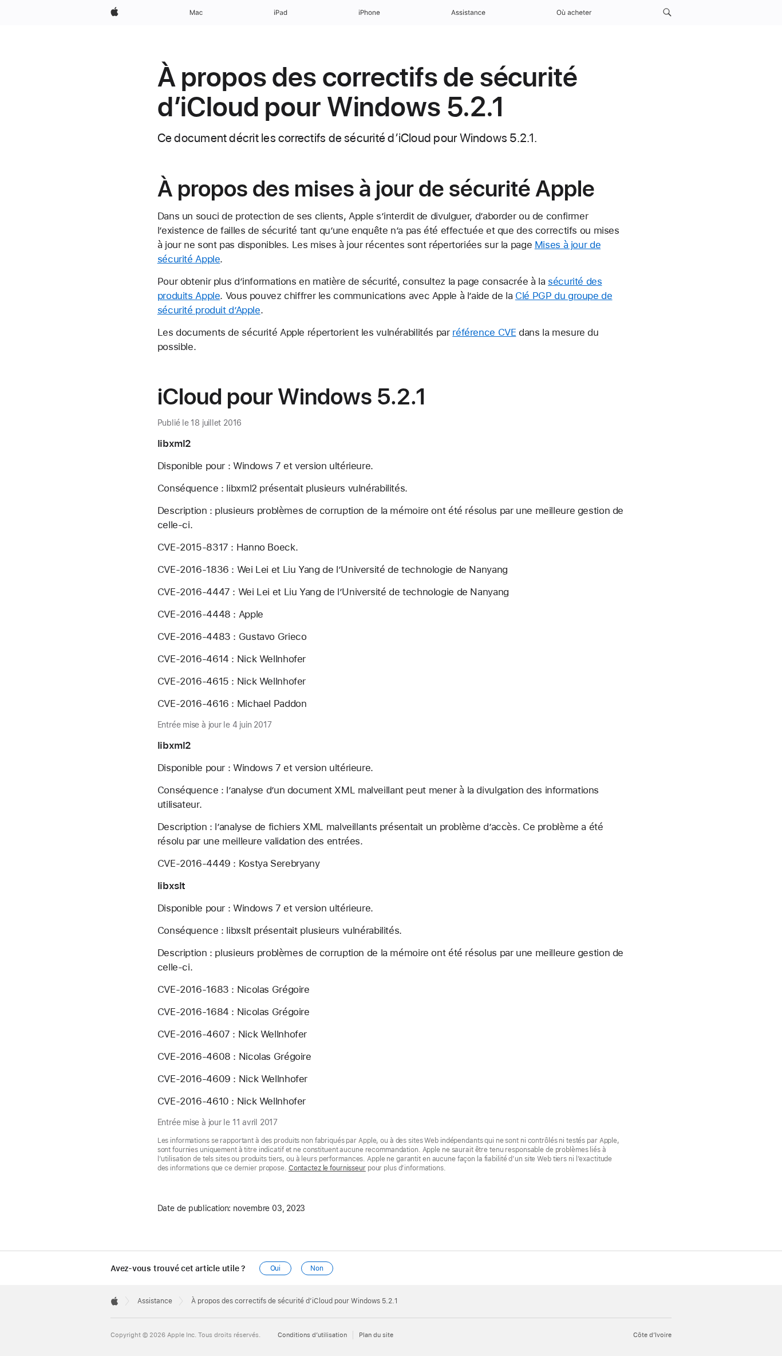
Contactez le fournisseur (327, 1168)
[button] (667, 12)
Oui (275, 1268)
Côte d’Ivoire (652, 1335)
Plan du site (376, 1335)
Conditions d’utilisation (312, 1335)
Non (316, 1268)
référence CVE (484, 332)
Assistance (154, 1301)
